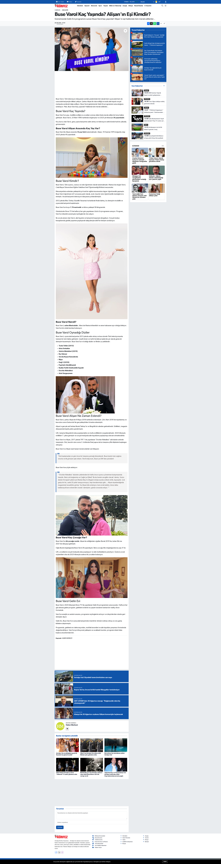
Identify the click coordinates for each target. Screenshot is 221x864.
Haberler (57, 10)
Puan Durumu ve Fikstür (101, 841)
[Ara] (162, 6)
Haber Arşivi (98, 847)
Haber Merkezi (72, 725)
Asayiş (125, 5)
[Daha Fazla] (158, 23)
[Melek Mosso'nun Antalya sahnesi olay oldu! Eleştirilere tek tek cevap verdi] (91, 764)
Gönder (59, 827)
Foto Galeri (61, 1)
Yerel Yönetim (126, 837)
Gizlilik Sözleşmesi (127, 841)
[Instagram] (62, 852)
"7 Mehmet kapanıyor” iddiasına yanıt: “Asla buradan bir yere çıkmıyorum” (154, 111)
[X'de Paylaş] (151, 23)
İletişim (147, 841)
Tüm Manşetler (99, 843)
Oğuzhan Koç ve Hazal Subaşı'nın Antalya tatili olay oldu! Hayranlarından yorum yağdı (115, 774)
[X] (59, 852)
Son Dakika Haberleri (100, 845)
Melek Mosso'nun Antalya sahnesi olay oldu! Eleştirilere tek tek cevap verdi (91, 774)
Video (70, 1)
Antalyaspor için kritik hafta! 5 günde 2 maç (153, 128)
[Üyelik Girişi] (165, 2)
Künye (124, 843)
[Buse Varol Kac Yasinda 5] (85, 394)
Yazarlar (79, 1)
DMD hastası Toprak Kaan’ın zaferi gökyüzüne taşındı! (152, 94)
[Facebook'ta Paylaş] (148, 23)
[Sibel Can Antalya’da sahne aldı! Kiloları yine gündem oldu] (91, 745)
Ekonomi (94, 5)
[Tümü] (164, 86)
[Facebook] (56, 852)
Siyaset (87, 5)
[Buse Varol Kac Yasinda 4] (92, 271)
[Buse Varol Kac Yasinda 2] (92, 157)
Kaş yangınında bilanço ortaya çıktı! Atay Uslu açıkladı (153, 137)
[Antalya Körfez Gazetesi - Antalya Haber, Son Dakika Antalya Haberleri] (61, 5)
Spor (100, 5)
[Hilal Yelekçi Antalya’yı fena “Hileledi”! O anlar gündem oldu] (67, 764)
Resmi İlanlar (138, 5)
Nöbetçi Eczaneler (100, 836)
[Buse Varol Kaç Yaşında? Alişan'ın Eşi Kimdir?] (92, 49)
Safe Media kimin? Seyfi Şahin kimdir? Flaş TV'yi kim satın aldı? (154, 120)
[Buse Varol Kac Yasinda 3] (92, 515)
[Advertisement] (92, 84)
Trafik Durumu (98, 839)
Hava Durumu (98, 837)
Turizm (147, 837)
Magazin (65, 10)
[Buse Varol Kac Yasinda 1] (92, 577)
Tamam (165, 861)
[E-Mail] (67, 728)
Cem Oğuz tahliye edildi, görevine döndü (154, 103)
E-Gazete (148, 5)
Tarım (123, 839)
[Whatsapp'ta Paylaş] (154, 23)
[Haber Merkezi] (60, 726)
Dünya (130, 5)
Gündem (80, 5)
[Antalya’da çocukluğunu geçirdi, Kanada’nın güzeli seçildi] (67, 745)
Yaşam (105, 5)
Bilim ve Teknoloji (115, 5)
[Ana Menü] (165, 6)
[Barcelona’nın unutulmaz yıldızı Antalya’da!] (115, 745)
